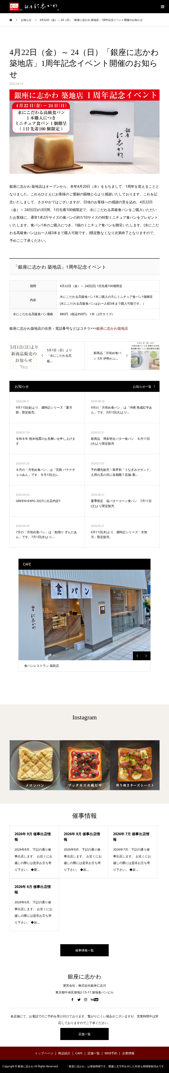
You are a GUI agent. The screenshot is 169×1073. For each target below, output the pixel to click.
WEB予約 (111, 1053)
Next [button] (146, 655)
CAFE (79, 1053)
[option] (84, 620)
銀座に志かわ (84, 977)
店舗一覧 (84, 1034)
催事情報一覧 (84, 950)
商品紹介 (64, 1053)
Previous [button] (137, 655)
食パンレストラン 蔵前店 (41, 666)
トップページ (44, 1053)
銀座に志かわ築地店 (112, 328)
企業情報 (128, 1053)
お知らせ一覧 (142, 386)
